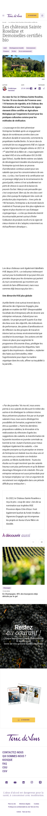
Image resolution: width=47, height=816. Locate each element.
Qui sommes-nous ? (14, 756)
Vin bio (14, 51)
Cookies (36, 804)
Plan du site (12, 804)
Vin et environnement (25, 51)
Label (5, 48)
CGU (4, 767)
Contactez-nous (12, 752)
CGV (4, 771)
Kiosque (7, 760)
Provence (6, 51)
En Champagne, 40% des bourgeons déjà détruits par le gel (20, 595)
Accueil (4, 22)
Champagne (6, 588)
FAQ (4, 763)
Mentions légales (24, 804)
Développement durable (17, 48)
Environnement (31, 48)
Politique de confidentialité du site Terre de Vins (23, 807)
